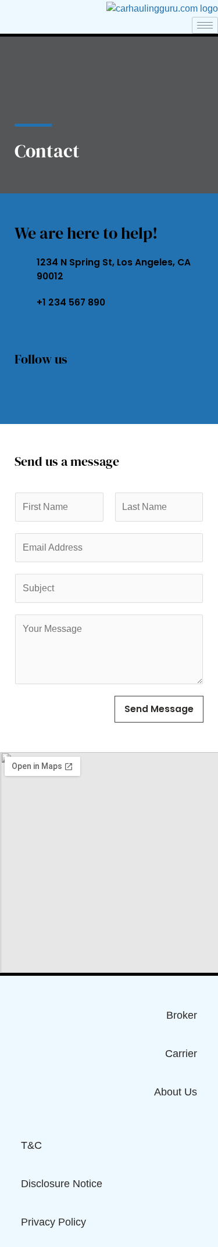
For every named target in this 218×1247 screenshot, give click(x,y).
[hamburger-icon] (205, 25)
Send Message (159, 709)
